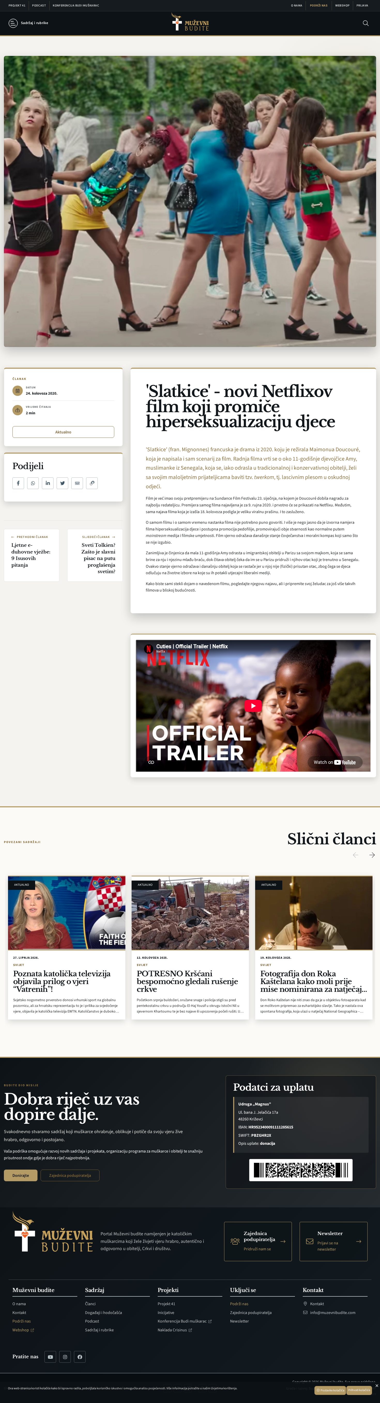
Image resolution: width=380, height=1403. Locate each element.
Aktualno (63, 432)
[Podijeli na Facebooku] (18, 483)
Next (372, 855)
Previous (355, 855)
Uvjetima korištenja (224, 1388)
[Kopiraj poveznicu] (92, 483)
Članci (90, 1304)
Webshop (342, 5)
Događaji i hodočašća (103, 1313)
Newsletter (239, 1321)
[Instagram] (65, 1357)
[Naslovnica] (190, 23)
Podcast (39, 5)
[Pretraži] (365, 23)
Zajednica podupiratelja (70, 1175)
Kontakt (19, 1313)
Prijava (362, 5)
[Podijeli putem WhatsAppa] (33, 483)
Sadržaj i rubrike (99, 1330)
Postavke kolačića (332, 1390)
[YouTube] (50, 1357)
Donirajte (20, 1175)
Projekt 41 (17, 5)
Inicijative (166, 1313)
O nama (296, 5)
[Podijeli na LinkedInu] (48, 483)
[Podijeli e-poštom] (77, 483)
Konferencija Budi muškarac (76, 5)
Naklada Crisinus (173, 1330)
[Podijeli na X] (62, 483)
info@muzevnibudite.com (332, 1313)
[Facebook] (80, 1357)
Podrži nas (319, 5)
